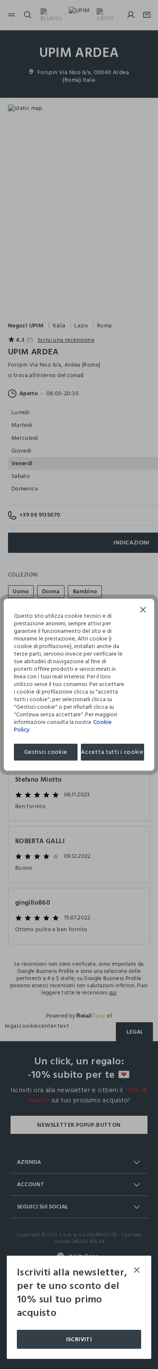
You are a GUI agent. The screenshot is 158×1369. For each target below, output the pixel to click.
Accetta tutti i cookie (112, 752)
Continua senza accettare (143, 610)
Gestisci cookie (46, 752)
